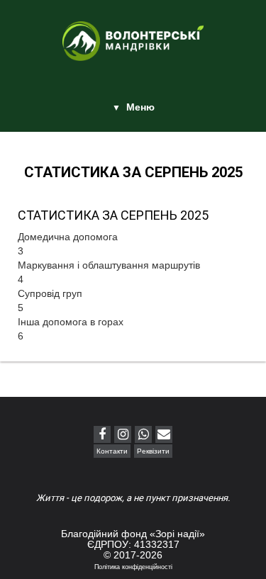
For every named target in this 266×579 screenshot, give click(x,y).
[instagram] (122, 434)
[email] (163, 434)
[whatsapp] (143, 434)
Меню (140, 107)
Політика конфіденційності (133, 566)
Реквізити (153, 451)
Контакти (112, 451)
